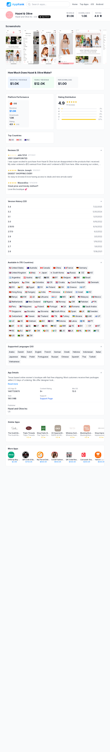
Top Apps (84, 4)
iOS (92, 4)
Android (99, 4)
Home (75, 4)
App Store (46, 17)
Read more (13, 384)
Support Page (46, 398)
